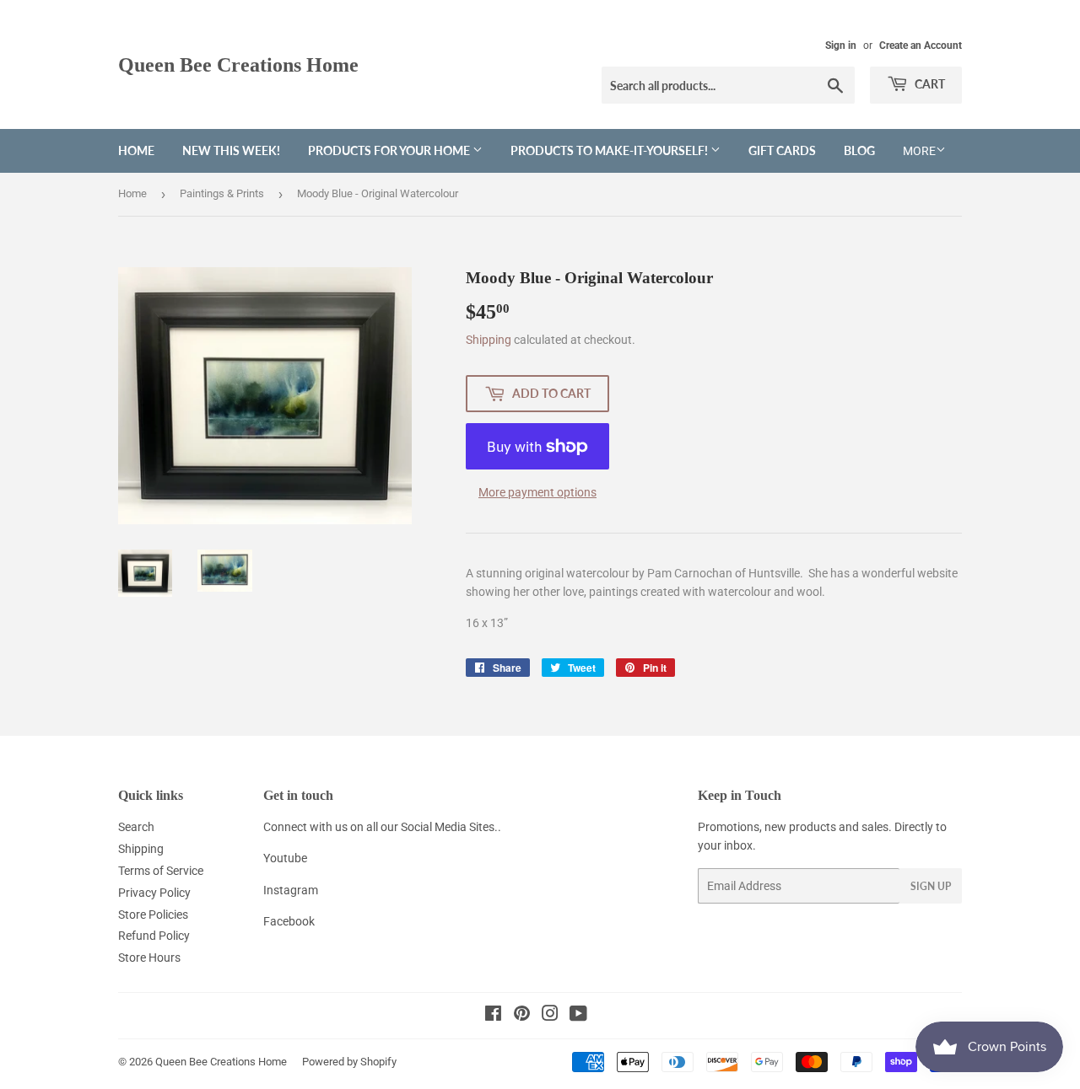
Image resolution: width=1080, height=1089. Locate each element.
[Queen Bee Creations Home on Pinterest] (522, 1015)
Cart (928, 84)
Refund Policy (154, 935)
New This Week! (231, 150)
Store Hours (149, 957)
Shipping (488, 339)
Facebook (289, 921)
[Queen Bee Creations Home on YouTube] (578, 1015)
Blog (859, 150)
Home (136, 150)
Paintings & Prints (222, 193)
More (919, 151)
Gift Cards (782, 150)
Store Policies (153, 914)
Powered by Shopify (349, 1061)
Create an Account (920, 45)
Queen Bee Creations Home (238, 64)
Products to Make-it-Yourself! (610, 150)
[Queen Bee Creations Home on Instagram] (550, 1015)
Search (136, 827)
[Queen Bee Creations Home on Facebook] (493, 1015)
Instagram (290, 890)
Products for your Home (390, 150)
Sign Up (930, 886)
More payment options (537, 492)
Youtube (285, 858)
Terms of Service (160, 870)
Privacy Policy (154, 892)
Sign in (840, 45)
